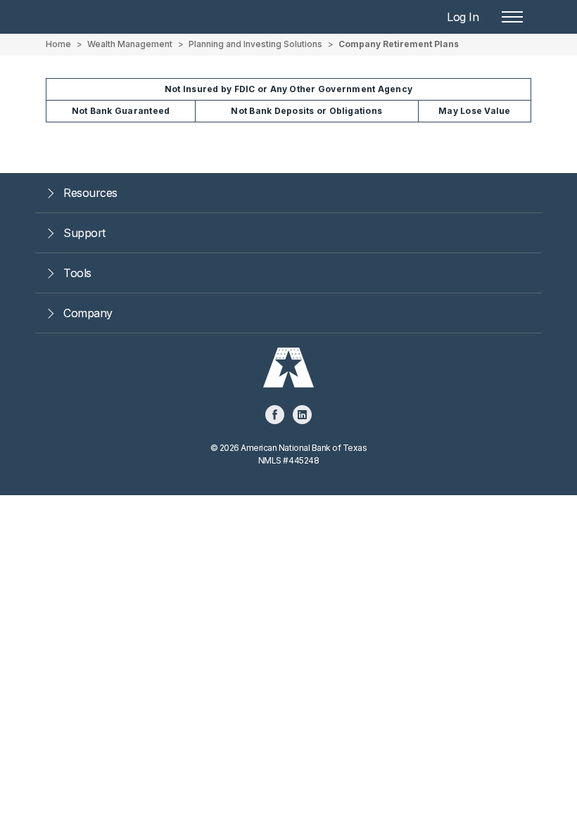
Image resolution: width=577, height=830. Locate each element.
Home (58, 44)
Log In (462, 17)
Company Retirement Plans (398, 44)
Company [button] (88, 313)
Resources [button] (90, 193)
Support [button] (84, 233)
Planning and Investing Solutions (255, 44)
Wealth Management (129, 44)
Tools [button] (77, 273)
